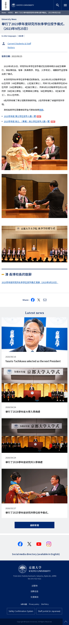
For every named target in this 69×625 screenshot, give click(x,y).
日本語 (20, 36)
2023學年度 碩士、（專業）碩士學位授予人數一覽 (27, 121)
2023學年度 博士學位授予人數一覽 (20, 116)
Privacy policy (34, 604)
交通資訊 (34, 596)
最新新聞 (34, 525)
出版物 (34, 585)
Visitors (11, 47)
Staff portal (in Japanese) (49, 611)
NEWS (10, 12)
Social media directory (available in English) (36, 553)
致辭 (41, 109)
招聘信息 (34, 591)
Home (4, 12)
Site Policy (45, 604)
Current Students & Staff (19, 43)
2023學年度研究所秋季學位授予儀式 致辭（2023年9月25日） (30, 282)
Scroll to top (66, 622)
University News (9, 19)
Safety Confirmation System (21, 611)
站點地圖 (24, 604)
